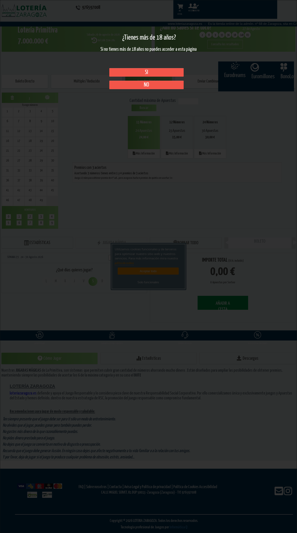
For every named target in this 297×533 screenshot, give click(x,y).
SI (146, 72)
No (146, 85)
